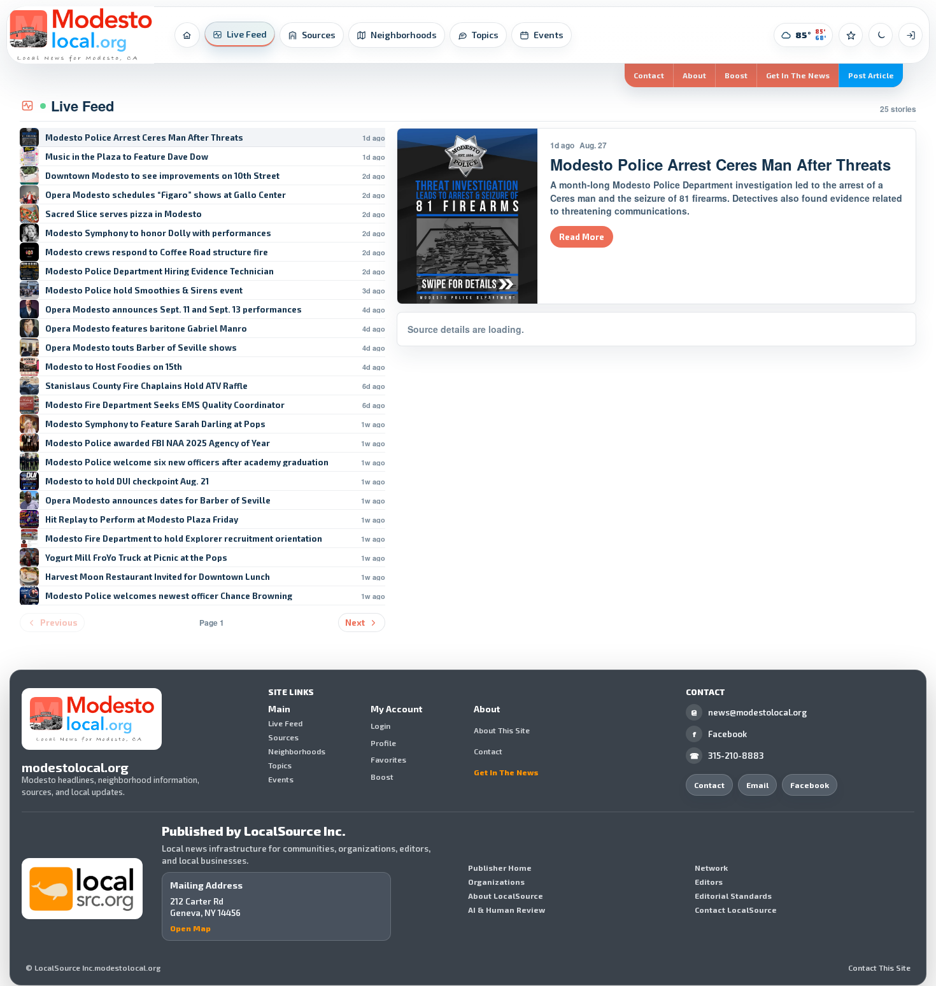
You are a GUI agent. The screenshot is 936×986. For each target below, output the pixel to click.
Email (757, 784)
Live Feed (285, 723)
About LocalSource (505, 895)
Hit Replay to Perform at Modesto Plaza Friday (141, 520)
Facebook (720, 734)
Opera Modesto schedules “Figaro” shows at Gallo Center (165, 195)
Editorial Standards (733, 895)
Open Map (190, 928)
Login (380, 726)
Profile (383, 742)
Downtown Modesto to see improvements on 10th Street (162, 176)
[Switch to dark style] (881, 35)
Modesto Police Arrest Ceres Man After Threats (144, 138)
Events (281, 779)
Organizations (496, 881)
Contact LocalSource (736, 909)
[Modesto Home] (80, 35)
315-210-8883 (727, 755)
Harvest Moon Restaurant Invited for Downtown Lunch (157, 577)
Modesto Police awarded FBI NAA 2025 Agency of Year (157, 443)
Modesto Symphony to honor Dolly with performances (158, 233)
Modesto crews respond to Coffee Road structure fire (156, 252)
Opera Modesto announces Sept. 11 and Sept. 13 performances (173, 310)
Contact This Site (879, 968)
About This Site (502, 730)
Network (711, 867)
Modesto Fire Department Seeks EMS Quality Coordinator (165, 405)
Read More (581, 237)
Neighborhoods (296, 751)
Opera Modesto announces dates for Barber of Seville (158, 501)
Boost (736, 75)
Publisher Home (500, 867)
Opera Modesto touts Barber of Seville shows (141, 348)
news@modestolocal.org (749, 712)
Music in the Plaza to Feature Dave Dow (126, 157)
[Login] (910, 35)
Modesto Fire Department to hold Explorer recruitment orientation (183, 539)
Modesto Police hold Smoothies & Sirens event (144, 290)
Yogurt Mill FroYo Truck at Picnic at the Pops (136, 558)
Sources (283, 737)
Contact (649, 75)
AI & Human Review (506, 909)
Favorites (388, 760)
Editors (709, 881)
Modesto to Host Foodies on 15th (113, 367)
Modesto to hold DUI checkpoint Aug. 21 (127, 481)
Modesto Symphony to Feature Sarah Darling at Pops (155, 424)
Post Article (871, 75)
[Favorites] (851, 35)
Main (279, 709)
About (694, 75)
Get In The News (798, 75)
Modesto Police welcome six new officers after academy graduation (187, 462)
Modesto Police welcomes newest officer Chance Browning (168, 596)
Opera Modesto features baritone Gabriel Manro (146, 329)
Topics (280, 765)
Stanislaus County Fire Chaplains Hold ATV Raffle (146, 386)
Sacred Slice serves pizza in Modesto (123, 214)
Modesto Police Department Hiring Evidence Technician (159, 271)
